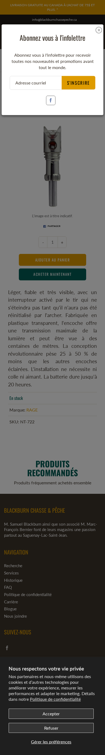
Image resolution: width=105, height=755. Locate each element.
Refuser (51, 727)
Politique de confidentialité (55, 699)
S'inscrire (78, 82)
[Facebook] (50, 100)
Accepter (51, 713)
